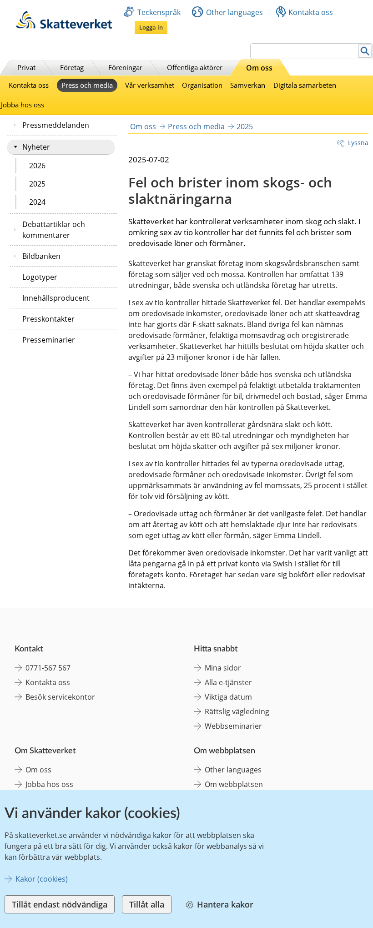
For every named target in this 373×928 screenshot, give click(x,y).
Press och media (87, 85)
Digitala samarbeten (304, 85)
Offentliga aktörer (194, 67)
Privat (26, 67)
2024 (37, 202)
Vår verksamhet (149, 85)
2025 (37, 184)
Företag (72, 67)
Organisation (202, 85)
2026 (37, 166)
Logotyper (39, 277)
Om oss (259, 68)
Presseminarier (48, 340)
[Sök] (365, 51)
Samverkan (247, 85)
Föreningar (125, 67)
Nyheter (36, 147)
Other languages (234, 12)
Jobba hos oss (22, 104)
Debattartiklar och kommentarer (53, 229)
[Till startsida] (64, 26)
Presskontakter (48, 319)
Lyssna (358, 142)
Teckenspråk (159, 12)
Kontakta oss (310, 12)
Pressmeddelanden (55, 125)
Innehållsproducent (56, 298)
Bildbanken (41, 256)
